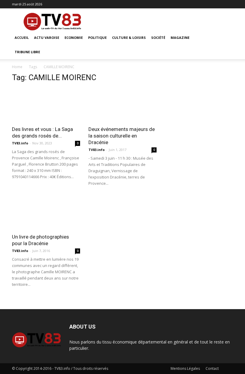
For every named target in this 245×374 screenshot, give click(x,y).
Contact (212, 368)
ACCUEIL (22, 37)
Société (158, 37)
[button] (226, 38)
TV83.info (20, 143)
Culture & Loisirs (129, 37)
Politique (97, 37)
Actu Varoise (46, 37)
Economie (74, 37)
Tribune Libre (27, 52)
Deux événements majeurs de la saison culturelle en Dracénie (121, 135)
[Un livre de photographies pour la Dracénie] (46, 213)
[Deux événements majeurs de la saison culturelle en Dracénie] (122, 105)
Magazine (180, 37)
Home (17, 66)
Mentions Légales (185, 368)
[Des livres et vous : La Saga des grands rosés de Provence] (46, 105)
